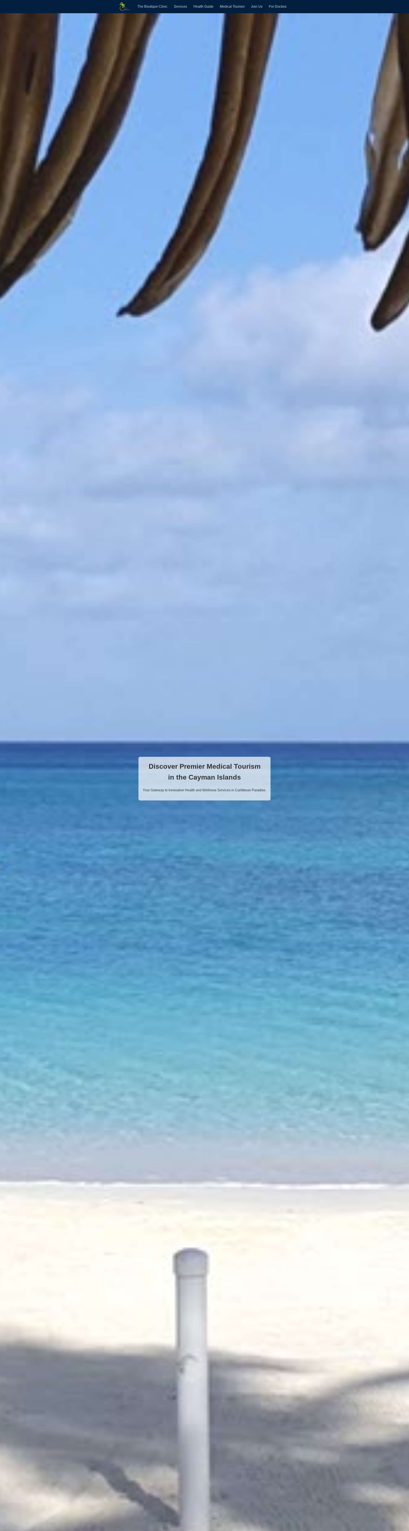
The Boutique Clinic (152, 6)
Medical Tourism (232, 6)
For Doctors (278, 6)
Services (180, 6)
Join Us (256, 6)
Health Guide (203, 6)
